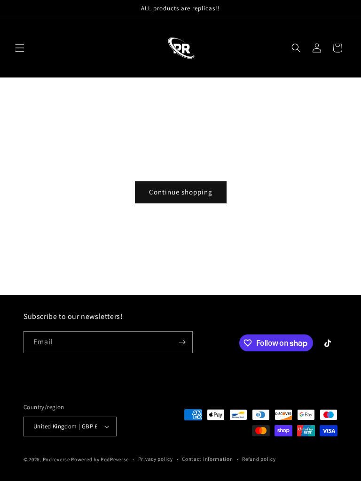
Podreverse (56, 459)
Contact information (207, 459)
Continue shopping (180, 191)
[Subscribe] (182, 342)
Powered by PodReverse (100, 459)
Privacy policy (155, 459)
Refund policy (258, 459)
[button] (19, 48)
